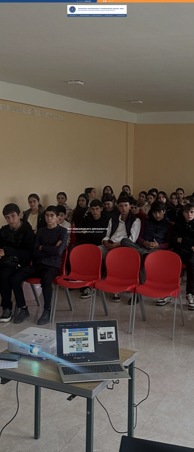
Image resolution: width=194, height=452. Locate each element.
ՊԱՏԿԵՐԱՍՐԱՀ (108, 15)
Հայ (110, 1)
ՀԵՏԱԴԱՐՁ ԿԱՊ (121, 15)
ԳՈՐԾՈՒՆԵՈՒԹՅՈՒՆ (84, 15)
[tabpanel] (97, 226)
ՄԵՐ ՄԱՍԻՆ (73, 15)
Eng (112, 1)
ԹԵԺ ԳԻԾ (85, 1)
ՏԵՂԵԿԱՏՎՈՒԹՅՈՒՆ (96, 15)
